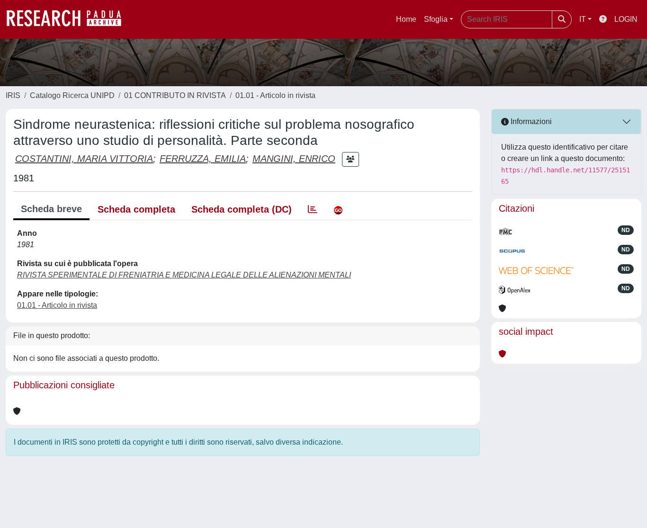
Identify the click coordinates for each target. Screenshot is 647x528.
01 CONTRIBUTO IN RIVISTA (175, 95)
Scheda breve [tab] (51, 209)
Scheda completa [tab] (136, 209)
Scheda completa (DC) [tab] (241, 209)
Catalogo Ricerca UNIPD (72, 95)
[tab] (312, 209)
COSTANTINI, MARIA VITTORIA (84, 158)
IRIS (13, 95)
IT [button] (582, 19)
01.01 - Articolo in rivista (275, 95)
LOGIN (626, 19)
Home (406, 19)
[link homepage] (69, 19)
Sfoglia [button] (436, 19)
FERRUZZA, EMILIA (203, 158)
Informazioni (530, 121)
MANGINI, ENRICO (293, 158)
